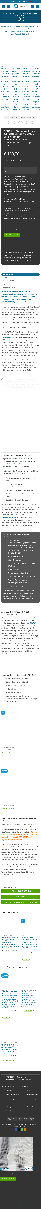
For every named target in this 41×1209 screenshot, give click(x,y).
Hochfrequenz (27, 258)
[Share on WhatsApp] (9, 122)
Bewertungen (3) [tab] (8, 287)
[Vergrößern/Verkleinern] (2, 1197)
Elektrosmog (16, 258)
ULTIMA (4, 653)
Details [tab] (5, 277)
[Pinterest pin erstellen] (24, 122)
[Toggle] (3, 1077)
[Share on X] (17, 122)
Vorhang (13, 260)
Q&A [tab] (3, 284)
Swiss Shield (26, 260)
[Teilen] (14, 1197)
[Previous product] (23, 19)
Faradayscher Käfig (8, 517)
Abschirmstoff (30, 13)
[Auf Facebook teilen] (13, 122)
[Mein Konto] (32, 6)
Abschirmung (6, 337)
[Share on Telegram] (31, 122)
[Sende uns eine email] (19, 1129)
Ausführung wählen (8, 808)
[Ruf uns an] (22, 1129)
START (5, 13)
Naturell (7, 260)
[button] (3, 6)
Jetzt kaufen (12, 235)
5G (20, 255)
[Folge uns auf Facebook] (16, 1129)
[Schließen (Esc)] (19, 1197)
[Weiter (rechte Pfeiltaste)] (8, 1205)
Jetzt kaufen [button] (6, 752)
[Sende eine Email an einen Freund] (20, 122)
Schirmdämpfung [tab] (8, 281)
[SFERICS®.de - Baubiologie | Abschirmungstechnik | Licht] (20, 6)
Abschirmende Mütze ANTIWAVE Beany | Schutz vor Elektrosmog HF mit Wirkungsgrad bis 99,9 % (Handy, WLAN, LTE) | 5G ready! (9, 1048)
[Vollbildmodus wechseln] (8, 1197)
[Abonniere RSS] (25, 1129)
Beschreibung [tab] (7, 274)
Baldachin (7, 258)
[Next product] (19, 19)
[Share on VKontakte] (27, 122)
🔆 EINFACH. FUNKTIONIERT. (18, 1)
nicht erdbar (20, 15)
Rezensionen (9, 172)
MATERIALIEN (15, 13)
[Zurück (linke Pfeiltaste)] (2, 1205)
